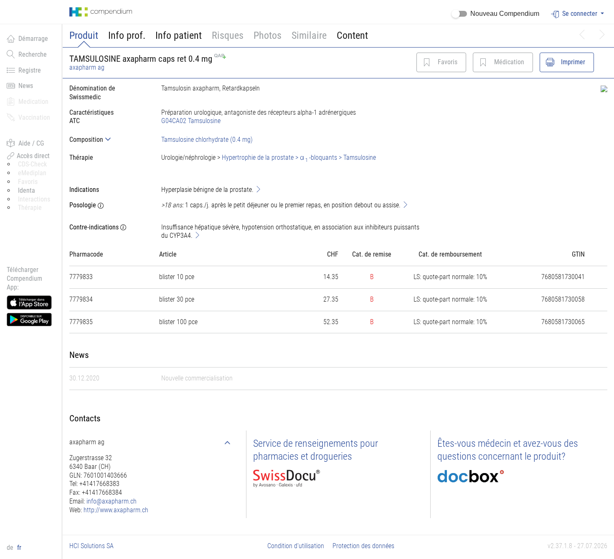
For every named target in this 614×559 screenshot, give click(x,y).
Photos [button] (268, 35)
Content (352, 35)
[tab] (108, 139)
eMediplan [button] (32, 173)
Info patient (178, 35)
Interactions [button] (34, 199)
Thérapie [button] (30, 208)
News (25, 86)
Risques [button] (228, 35)
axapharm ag (86, 67)
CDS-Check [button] (32, 164)
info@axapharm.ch (111, 501)
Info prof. (126, 35)
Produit (83, 35)
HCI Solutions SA (91, 546)
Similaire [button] (309, 35)
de (11, 547)
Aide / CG (31, 143)
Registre (29, 70)
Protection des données (363, 546)
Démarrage (33, 39)
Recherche (32, 54)
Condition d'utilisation (295, 546)
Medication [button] (33, 102)
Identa (26, 190)
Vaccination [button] (34, 117)
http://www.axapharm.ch (116, 510)
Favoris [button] (28, 182)
